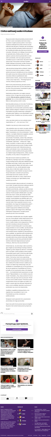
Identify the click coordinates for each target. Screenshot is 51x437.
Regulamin (44, 435)
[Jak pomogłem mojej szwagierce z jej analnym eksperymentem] (8, 379)
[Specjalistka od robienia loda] (25, 379)
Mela (41, 68)
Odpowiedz (32, 313)
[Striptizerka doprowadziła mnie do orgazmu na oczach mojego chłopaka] (25, 343)
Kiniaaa (42, 72)
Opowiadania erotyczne (7, 347)
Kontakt (48, 435)
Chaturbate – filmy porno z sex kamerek (43, 111)
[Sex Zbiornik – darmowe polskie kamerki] (42, 117)
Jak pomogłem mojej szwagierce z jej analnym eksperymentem (8, 386)
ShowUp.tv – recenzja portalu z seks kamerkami (43, 132)
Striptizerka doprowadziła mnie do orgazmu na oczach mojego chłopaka (25, 351)
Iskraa (41, 61)
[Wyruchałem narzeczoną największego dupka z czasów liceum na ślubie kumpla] (8, 362)
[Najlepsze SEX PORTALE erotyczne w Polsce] (42, 85)
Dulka (41, 65)
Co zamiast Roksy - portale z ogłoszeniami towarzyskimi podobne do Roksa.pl (42, 410)
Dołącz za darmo (17, 329)
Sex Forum (30, 435)
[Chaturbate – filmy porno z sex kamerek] (42, 106)
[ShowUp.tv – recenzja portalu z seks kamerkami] (42, 127)
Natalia (41, 75)
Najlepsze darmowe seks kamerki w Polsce (43, 101)
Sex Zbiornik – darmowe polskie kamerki (43, 122)
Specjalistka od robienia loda (25, 386)
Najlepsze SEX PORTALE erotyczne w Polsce (43, 90)
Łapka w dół (26, 398)
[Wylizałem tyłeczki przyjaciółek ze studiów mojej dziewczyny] (25, 362)
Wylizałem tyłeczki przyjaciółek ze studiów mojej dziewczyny (25, 369)
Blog (39, 435)
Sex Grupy (35, 435)
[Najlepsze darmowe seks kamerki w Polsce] (42, 96)
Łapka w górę (8, 398)
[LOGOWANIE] (49, 1)
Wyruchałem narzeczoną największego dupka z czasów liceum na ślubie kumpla (8, 370)
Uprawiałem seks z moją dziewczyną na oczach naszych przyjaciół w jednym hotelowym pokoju (8, 352)
